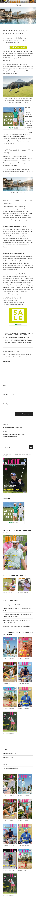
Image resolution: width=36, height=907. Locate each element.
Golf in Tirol (10, 339)
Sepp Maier (18, 342)
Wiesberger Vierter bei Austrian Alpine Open (16, 626)
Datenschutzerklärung (9, 753)
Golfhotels (9, 334)
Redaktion (17, 28)
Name (5, 386)
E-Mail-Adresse (8, 395)
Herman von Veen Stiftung (14, 340)
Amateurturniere (11, 333)
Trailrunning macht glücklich (11, 605)
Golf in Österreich (26, 333)
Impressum (6, 761)
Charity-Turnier (11, 337)
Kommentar (7, 361)
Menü (19, 5)
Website (5, 404)
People (26, 334)
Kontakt (5, 764)
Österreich (18, 334)
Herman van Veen (21, 339)
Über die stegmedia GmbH (11, 768)
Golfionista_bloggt (8, 757)
